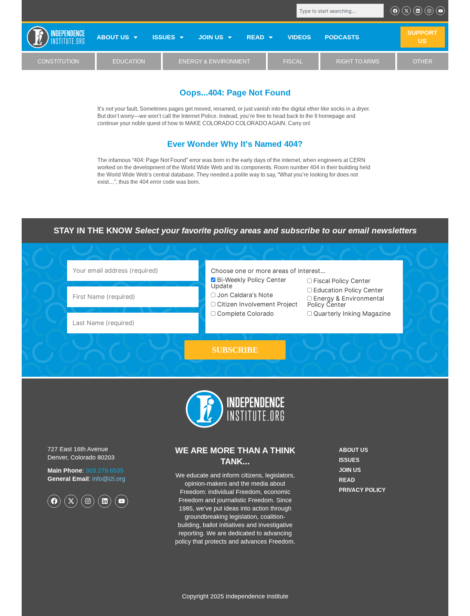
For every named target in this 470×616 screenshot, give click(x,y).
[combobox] (340, 11)
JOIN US (211, 37)
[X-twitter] (406, 10)
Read (347, 480)
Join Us (350, 470)
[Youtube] (440, 10)
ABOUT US (113, 37)
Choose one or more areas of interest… (268, 271)
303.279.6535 (105, 470)
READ (255, 37)
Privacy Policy (362, 490)
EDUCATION (129, 61)
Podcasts (342, 37)
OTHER (422, 61)
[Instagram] (429, 10)
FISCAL (293, 61)
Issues (163, 37)
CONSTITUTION (58, 61)
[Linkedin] (417, 10)
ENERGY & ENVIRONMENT (214, 61)
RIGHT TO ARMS (358, 61)
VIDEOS (299, 37)
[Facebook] (395, 10)
